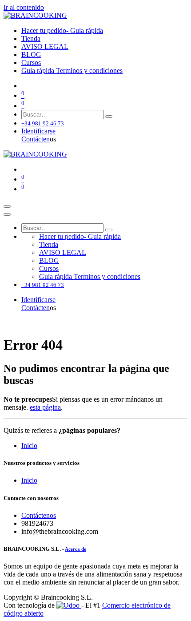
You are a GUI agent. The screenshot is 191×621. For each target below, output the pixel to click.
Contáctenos (38, 515)
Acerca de (75, 549)
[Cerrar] (7, 214)
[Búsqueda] (108, 116)
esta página (45, 407)
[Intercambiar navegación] (7, 206)
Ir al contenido (24, 7)
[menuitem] (62, 30)
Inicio (29, 445)
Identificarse (38, 131)
